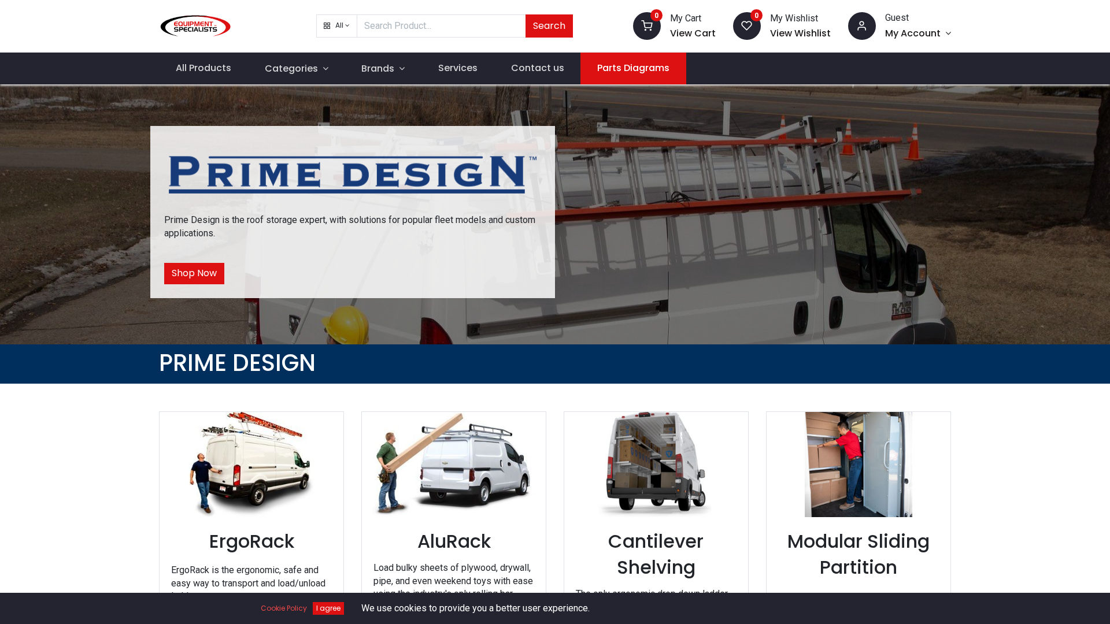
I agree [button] (328, 608)
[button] (336, 26)
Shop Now (194, 273)
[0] (647, 25)
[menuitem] (203, 68)
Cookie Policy (284, 608)
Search (549, 25)
